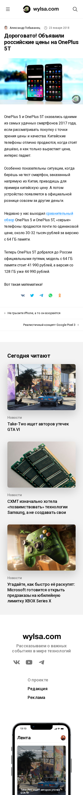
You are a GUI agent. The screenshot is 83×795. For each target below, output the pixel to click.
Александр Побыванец (25, 27)
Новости (14, 417)
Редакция (37, 688)
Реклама (36, 697)
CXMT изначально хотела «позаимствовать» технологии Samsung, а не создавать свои (37, 507)
